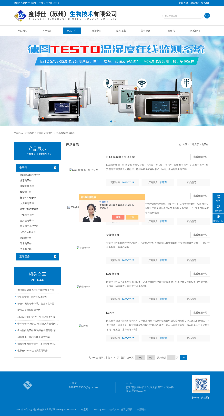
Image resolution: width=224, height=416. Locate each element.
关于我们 (47, 30)
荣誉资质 (146, 30)
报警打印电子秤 (28, 197)
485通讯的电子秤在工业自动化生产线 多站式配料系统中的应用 (37, 317)
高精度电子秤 (27, 186)
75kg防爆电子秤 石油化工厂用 (123, 195)
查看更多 (24, 256)
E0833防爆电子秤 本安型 (120, 157)
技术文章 (121, 30)
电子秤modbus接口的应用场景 (32, 350)
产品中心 (72, 30)
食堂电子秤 (25, 192)
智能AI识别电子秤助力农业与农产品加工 (37, 303)
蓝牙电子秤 (25, 180)
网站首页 (23, 30)
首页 (185, 144)
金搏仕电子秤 (27, 220)
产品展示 (194, 144)
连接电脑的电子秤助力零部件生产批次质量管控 (37, 290)
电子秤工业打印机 (29, 226)
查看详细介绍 (200, 157)
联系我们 (205, 3)
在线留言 (194, 3)
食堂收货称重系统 (29, 209)
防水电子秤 (25, 243)
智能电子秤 (25, 238)
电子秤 (23, 167)
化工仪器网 (126, 409)
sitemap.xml (100, 409)
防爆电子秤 (25, 249)
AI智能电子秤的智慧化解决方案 (33, 337)
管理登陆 (141, 409)
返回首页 (183, 3)
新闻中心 (96, 30)
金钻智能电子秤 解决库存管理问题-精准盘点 (37, 330)
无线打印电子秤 (28, 232)
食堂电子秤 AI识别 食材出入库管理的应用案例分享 (37, 324)
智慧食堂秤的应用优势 (28, 310)
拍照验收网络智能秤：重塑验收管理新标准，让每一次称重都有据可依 (37, 344)
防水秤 (110, 312)
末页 (151, 357)
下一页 (140, 357)
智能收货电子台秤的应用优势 (32, 297)
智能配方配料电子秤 (30, 175)
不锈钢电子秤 (27, 215)
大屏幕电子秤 (27, 203)
